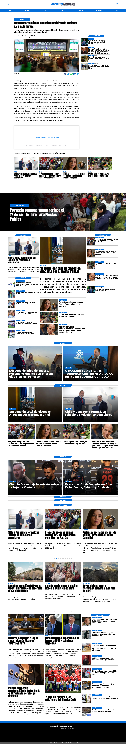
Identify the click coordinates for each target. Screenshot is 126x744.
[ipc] (91, 265)
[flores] (91, 253)
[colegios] (63, 263)
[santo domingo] (11, 284)
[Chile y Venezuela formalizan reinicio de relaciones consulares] (23, 254)
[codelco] (26, 684)
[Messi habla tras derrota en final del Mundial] (11, 294)
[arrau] (91, 277)
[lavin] (84, 42)
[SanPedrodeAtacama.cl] (9, 4)
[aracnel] (86, 673)
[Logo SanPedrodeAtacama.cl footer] (62, 729)
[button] (23, 153)
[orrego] (86, 621)
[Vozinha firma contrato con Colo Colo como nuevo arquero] (86, 698)
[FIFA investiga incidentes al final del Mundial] (11, 304)
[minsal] (84, 66)
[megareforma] (26, 634)
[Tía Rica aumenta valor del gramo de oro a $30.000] (86, 711)
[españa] (11, 324)
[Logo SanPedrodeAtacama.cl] (63, 7)
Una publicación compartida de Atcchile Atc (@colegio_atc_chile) (46, 145)
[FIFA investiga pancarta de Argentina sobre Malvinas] (11, 334)
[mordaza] (86, 685)
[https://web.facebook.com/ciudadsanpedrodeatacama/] (50, 733)
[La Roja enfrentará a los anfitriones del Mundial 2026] (63, 692)
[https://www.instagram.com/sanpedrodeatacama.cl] (63, 733)
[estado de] (84, 50)
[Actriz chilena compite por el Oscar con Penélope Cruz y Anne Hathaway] (84, 58)
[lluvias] (86, 634)
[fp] (91, 241)
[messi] (11, 314)
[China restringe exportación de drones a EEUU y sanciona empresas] (63, 634)
